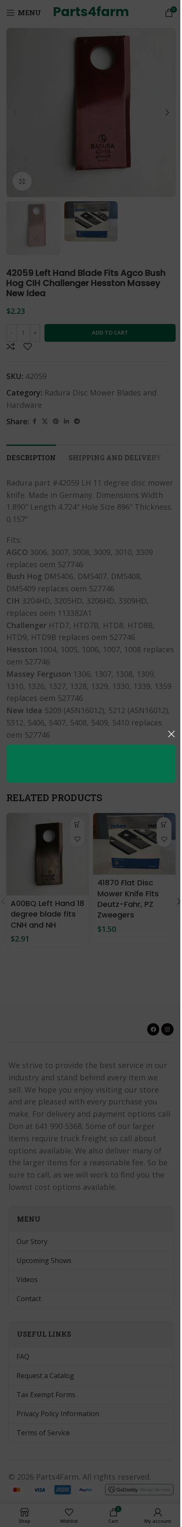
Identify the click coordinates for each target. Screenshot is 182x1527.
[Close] (171, 733)
